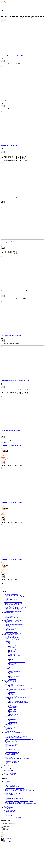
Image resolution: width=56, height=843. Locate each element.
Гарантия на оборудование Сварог (15, 788)
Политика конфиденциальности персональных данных (20, 790)
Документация (6, 833)
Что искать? (3, 825)
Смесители (9, 724)
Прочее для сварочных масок (13, 633)
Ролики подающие (11, 746)
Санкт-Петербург (10, 811)
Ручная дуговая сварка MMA (13, 595)
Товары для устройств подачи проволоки (16, 736)
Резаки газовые (10, 684)
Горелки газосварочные (12, 682)
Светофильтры (10, 629)
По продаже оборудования (13, 793)
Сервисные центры (8, 807)
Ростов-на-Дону (10, 815)
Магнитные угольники (12, 744)
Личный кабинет (8, 808)
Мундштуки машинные (12, 617)
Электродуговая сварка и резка (11, 594)
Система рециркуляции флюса (10, 430)
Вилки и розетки (10, 749)
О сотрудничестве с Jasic (12, 785)
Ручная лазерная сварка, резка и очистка (14, 606)
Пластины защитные (11, 632)
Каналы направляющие (15, 649)
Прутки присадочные (11, 762)
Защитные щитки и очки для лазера (15, 624)
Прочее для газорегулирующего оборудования (17, 758)
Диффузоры (12, 672)
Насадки (11, 675)
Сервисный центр (6, 830)
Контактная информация (10, 810)
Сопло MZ (4, 100)
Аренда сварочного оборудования (14, 798)
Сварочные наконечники (15, 643)
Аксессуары (9, 728)
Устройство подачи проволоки (14, 735)
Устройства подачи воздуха (13, 626)
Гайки (10, 693)
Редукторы (9, 705)
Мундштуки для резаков (15, 690)
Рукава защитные (10, 748)
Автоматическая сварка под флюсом (13, 602)
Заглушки (11, 656)
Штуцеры (11, 666)
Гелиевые (11, 712)
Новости (6, 805)
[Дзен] (2, 840)
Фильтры (3, 20)
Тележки (8, 742)
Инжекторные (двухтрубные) (16, 685)
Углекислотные (13, 706)
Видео (4, 832)
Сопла (10, 669)
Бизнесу (6, 797)
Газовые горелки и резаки (10, 680)
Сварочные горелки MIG (12, 636)
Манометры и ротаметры (12, 752)
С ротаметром (12, 719)
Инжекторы (12, 692)
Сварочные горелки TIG (12, 637)
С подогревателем (13, 720)
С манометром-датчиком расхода (17, 718)
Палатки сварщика (11, 729)
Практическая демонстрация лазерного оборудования (19, 801)
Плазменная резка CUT (12, 599)
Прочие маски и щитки (12, 628)
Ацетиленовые (13, 710)
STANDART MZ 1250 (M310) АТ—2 (12, 559)
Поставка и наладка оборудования (14, 799)
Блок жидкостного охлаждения (14, 737)
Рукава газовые (10, 757)
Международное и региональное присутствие (17, 789)
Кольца (11, 659)
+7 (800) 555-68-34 (18, 817)
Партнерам (6, 791)
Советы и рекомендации (10, 773)
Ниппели (11, 694)
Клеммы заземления (11, 740)
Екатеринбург (9, 814)
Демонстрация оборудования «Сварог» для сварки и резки (21, 803)
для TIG (8, 652)
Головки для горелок (14, 658)
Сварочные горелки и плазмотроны (12, 634)
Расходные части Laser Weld (13, 609)
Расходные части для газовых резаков (15, 689)
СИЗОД (8, 625)
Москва (8, 812)
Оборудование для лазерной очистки (15, 608)
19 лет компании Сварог (12, 786)
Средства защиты (10, 727)
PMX (10, 677)
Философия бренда (11, 784)
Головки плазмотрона (14, 671)
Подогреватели (13, 723)
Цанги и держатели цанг (15, 655)
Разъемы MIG (12, 650)
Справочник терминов (9, 772)
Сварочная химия (10, 731)
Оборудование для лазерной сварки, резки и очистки (19, 607)
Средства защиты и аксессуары (11, 726)
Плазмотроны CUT (11, 638)
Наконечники (12, 698)
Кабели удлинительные (12, 745)
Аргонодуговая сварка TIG (13, 598)
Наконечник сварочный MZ (10, 145)
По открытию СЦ (10, 794)
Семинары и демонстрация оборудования (16, 795)
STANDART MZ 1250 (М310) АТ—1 (12, 502)
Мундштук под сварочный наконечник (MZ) (15, 290)
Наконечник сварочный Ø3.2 (10, 197)
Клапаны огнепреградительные (14, 756)
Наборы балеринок (14, 676)
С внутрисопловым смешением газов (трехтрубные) (22, 688)
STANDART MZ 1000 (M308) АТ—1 (12, 445)
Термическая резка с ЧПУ (12, 613)
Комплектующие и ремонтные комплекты (19, 696)
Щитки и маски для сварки (13, 621)
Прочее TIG (12, 667)
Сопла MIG (12, 642)
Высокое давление (14, 714)
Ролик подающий (6, 242)
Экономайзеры (13, 722)
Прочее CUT (12, 679)
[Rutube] (4, 840)
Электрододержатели (11, 741)
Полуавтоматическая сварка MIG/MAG (16, 596)
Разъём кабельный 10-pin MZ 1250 (12, 56)
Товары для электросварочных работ (13, 732)
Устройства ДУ (10, 733)
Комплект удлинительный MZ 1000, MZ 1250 (15, 380)
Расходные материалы (9, 759)
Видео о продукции (8, 770)
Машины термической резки (13, 615)
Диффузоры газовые (14, 647)
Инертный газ (12, 715)
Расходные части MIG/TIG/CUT (11, 639)
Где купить (6, 806)
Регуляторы (9, 716)
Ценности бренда (10, 782)
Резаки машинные (10, 616)
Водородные (12, 711)
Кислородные (12, 709)
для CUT (8, 668)
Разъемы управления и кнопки (17, 662)
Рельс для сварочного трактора (11, 335)
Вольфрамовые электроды (12, 761)
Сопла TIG (12, 654)
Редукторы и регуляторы (10, 703)
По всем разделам (6, 826)
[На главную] (9, 2)
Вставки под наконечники (15, 645)
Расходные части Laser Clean (13, 611)
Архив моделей (7, 765)
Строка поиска (4, 823)
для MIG (8, 641)
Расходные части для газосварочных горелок (17, 697)
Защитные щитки (10, 622)
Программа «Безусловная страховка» (15, 600)
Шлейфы (11, 664)
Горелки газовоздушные (12, 681)
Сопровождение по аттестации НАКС (16, 802)
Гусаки (11, 646)
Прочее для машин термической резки (15, 619)
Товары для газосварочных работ (12, 750)
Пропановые (12, 707)
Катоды (11, 673)
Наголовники (9, 630)
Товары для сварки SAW (12, 604)
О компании (7, 781)
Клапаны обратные (11, 754)
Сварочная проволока (11, 763)
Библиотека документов (10, 774)
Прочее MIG (12, 651)
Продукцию (5, 828)
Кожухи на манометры (12, 753)
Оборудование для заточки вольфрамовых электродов (19, 739)
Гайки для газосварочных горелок (17, 701)
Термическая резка (8, 612)
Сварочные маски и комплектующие (13, 620)
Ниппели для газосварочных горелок (18, 702)
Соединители (12, 663)
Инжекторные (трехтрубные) (16, 686)
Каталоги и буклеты (8, 775)
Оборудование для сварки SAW (14, 603)
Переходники (12, 660)
